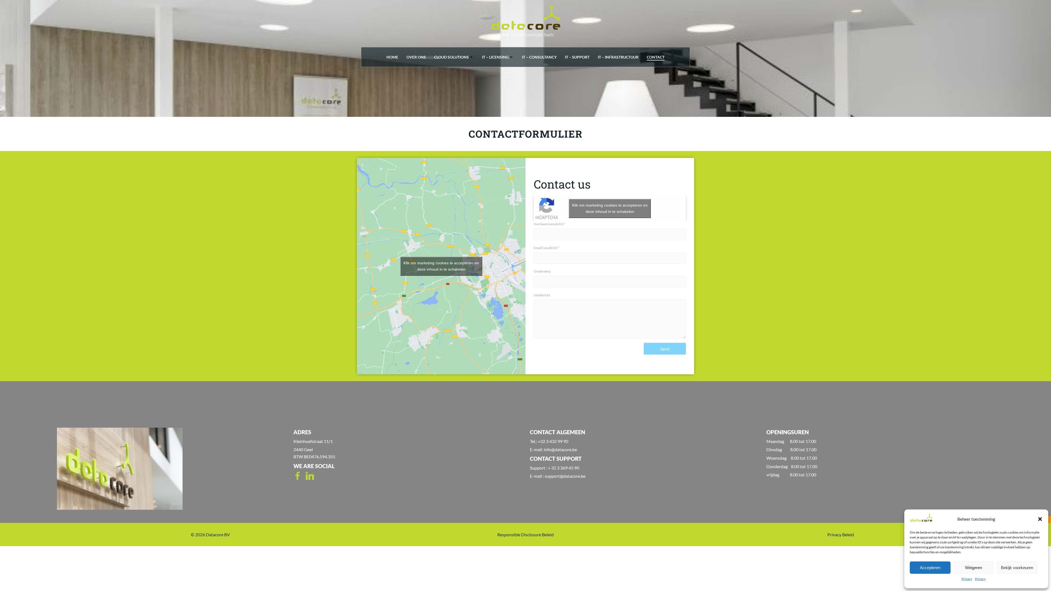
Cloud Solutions (451, 57)
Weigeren (973, 567)
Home (392, 57)
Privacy (967, 579)
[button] (1040, 519)
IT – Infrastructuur (618, 57)
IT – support (577, 57)
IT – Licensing (495, 57)
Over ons (416, 57)
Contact (656, 57)
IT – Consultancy (539, 57)
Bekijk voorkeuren (1017, 567)
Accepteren (930, 567)
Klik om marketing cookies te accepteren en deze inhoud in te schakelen (441, 266)
